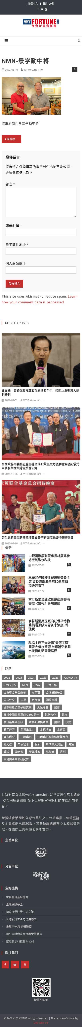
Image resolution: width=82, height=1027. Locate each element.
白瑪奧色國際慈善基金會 (52, 737)
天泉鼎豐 (42, 707)
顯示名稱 (14, 226)
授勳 (68, 722)
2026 (55, 677)
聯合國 (19, 752)
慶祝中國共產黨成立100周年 (21, 714)
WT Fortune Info (33, 69)
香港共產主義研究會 (16, 759)
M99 (25, 685)
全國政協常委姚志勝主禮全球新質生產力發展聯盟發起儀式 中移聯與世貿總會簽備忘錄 (40, 466)
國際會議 (51, 700)
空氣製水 (23, 744)
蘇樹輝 (50, 752)
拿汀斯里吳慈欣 (13, 722)
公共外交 (9, 700)
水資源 (61, 729)
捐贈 (57, 722)
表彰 (63, 752)
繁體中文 (33, 3)
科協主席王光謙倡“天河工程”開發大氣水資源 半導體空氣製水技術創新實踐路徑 (49, 647)
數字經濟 (9, 729)
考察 (71, 744)
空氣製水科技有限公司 (20, 941)
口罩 (23, 700)
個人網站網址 (16, 263)
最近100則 (48, 3)
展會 (57, 707)
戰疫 (64, 714)
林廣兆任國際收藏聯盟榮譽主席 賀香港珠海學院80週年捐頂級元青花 (49, 582)
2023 (19, 677)
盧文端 (8, 744)
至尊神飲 (34, 752)
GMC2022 (10, 685)
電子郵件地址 (17, 245)
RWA (37, 685)
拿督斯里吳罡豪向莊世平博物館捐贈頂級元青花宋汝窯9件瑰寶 (49, 625)
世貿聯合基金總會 (15, 692)
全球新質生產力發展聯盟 (21, 919)
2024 (31, 677)
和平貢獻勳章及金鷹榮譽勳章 (24, 934)
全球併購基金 (54, 692)
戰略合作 (50, 714)
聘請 (6, 752)
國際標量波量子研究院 (17, 707)
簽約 (37, 744)
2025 (43, 677)
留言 (10, 184)
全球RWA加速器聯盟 (19, 926)
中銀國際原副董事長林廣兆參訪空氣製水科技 (49, 558)
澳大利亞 (9, 737)
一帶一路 (51, 685)
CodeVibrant (41, 1022)
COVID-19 (70, 677)
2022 (7, 677)
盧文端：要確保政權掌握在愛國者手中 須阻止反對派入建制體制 (40, 392)
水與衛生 (45, 729)
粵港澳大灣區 (54, 744)
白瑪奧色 (26, 737)
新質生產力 (27, 729)
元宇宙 (36, 692)
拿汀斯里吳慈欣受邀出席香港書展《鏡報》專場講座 (49, 601)
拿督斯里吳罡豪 (38, 722)
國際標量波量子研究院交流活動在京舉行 (14, 139)
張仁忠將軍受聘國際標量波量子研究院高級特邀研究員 (37, 538)
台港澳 (36, 700)
